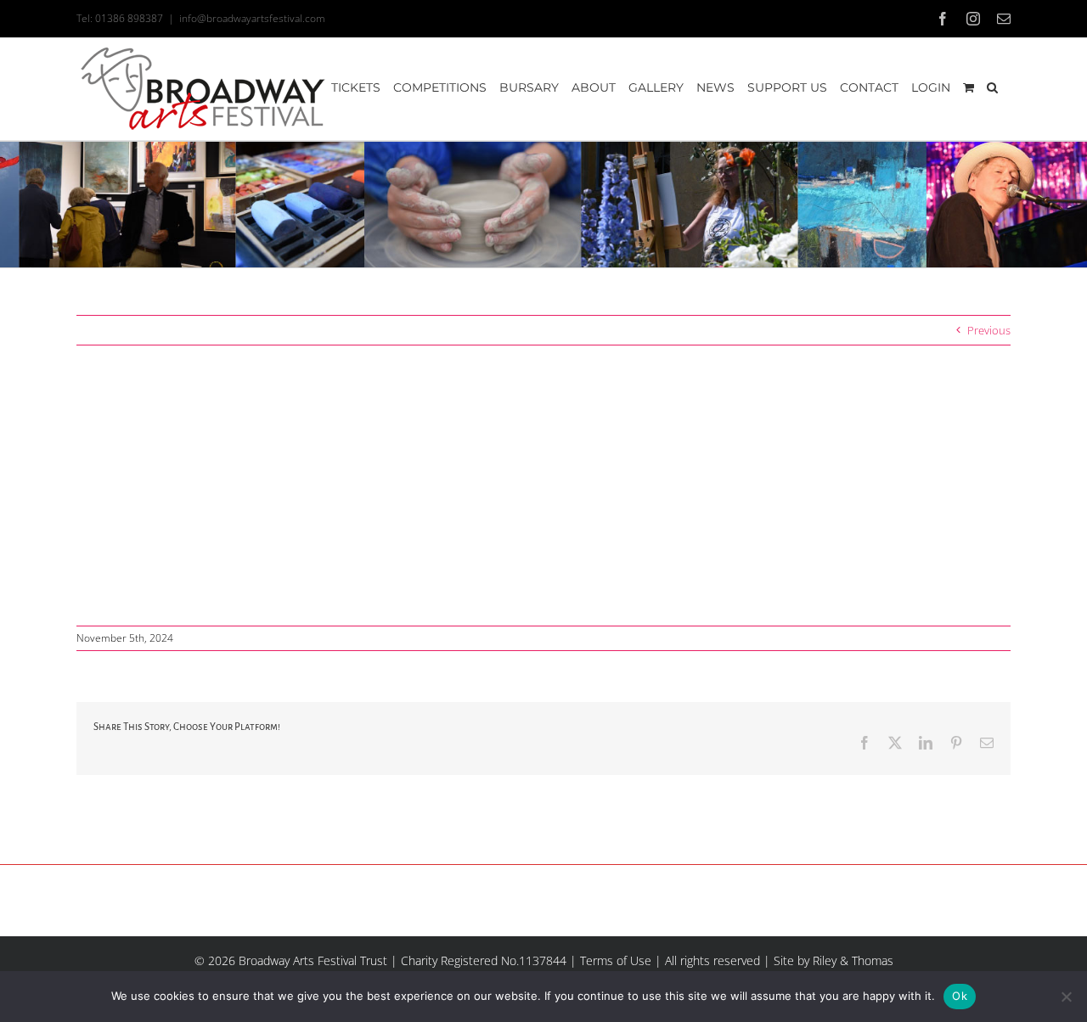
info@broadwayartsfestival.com (252, 18)
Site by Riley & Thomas (833, 960)
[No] (1065, 996)
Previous (989, 330)
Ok (959, 995)
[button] (992, 87)
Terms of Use (615, 960)
